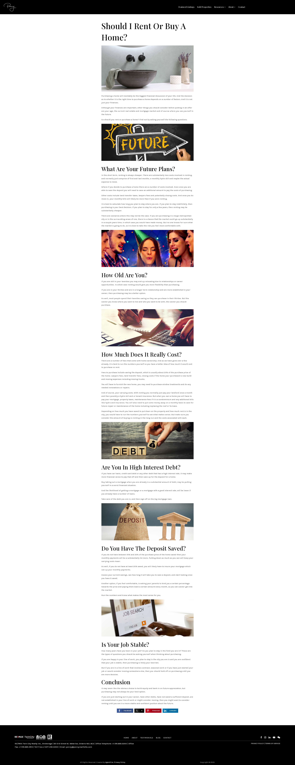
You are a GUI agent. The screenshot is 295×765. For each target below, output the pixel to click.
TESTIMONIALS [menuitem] (146, 738)
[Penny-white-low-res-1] (10, 7)
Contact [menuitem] (241, 7)
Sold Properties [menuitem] (204, 7)
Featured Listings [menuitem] (186, 7)
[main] (147, 369)
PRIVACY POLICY (257, 743)
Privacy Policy (119, 762)
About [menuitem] (231, 7)
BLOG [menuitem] (158, 738)
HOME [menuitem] (126, 738)
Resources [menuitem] (219, 7)
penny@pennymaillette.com (79, 747)
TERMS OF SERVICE (272, 743)
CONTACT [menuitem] (167, 738)
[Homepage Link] (24, 737)
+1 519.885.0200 (119, 744)
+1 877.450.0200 (50, 747)
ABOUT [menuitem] (134, 738)
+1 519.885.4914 (26, 747)
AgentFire (109, 762)
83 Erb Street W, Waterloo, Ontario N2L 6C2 (74, 744)
